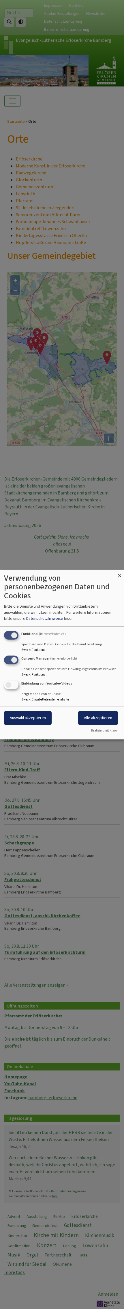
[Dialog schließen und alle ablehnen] (119, 573)
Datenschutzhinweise (44, 618)
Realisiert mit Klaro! (104, 730)
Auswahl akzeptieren (28, 718)
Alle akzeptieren (98, 718)
